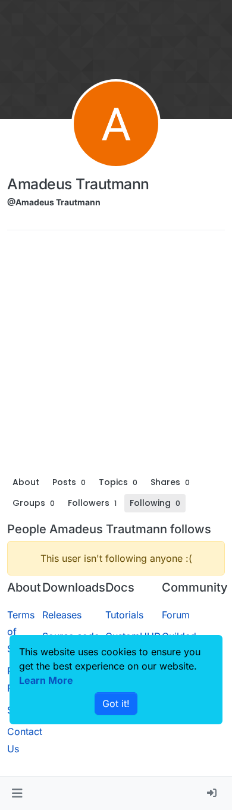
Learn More (46, 680)
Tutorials (124, 615)
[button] (17, 793)
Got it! (116, 703)
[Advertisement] (116, 356)
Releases (61, 615)
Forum (176, 615)
